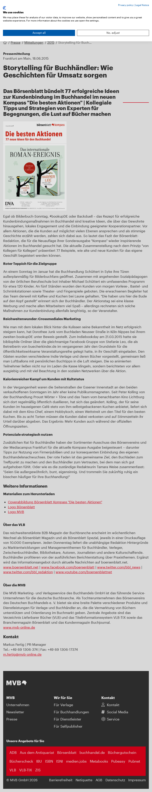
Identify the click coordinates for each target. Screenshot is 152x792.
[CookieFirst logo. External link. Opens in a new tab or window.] (4, 8)
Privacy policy (125, 5)
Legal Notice (142, 5)
